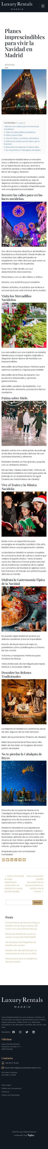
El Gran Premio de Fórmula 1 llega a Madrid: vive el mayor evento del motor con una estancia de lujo (22, 925)
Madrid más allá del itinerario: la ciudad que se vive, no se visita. (21, 952)
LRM (6, 67)
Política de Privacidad (11, 1095)
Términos (5, 1092)
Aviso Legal (6, 1085)
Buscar (37, 902)
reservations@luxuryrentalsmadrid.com (23, 1067)
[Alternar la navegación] (42, 6)
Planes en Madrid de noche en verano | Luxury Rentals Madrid (20, 935)
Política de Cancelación (12, 1088)
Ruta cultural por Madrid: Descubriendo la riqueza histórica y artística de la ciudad (34, 884)
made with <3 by (21, 1135)
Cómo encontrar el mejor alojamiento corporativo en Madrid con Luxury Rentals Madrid (14, 884)
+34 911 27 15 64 (11, 1063)
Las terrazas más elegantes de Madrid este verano (20, 944)
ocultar (21, 123)
